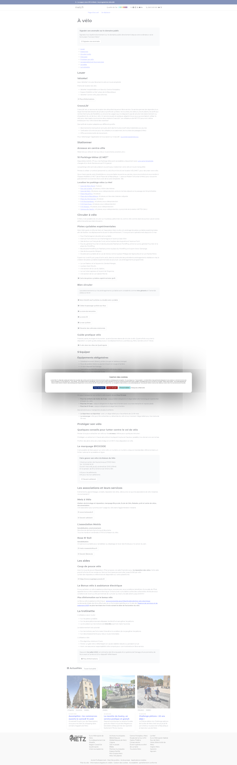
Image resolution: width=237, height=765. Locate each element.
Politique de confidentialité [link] (138, 387)
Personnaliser (125, 388)
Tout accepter (99, 388)
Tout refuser (112, 388)
